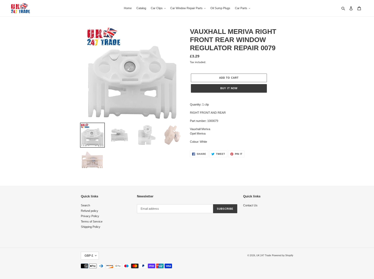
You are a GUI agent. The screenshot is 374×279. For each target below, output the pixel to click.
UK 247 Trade (263, 255)
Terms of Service (91, 221)
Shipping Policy (90, 226)
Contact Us (250, 205)
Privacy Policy (90, 216)
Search (85, 205)
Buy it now (228, 88)
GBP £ (89, 255)
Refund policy (89, 210)
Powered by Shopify (282, 255)
